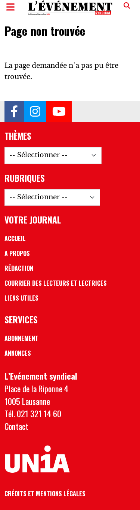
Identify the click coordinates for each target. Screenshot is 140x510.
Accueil (15, 238)
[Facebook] (14, 111)
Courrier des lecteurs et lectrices (55, 283)
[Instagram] (35, 111)
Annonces (17, 353)
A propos (17, 253)
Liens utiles (21, 298)
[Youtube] (59, 111)
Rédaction (18, 268)
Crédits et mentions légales (44, 493)
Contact (16, 426)
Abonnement (21, 338)
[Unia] (37, 459)
